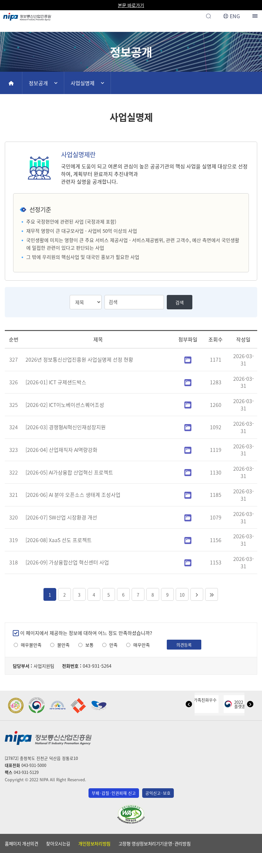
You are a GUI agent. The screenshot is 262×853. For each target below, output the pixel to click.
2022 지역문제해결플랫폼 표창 (232, 704)
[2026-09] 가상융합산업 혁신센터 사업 (67, 562)
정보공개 (38, 83)
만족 (113, 645)
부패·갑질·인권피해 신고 (114, 793)
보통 (89, 645)
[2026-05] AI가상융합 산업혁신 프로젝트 (69, 472)
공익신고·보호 (158, 793)
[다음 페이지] (196, 594)
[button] (189, 704)
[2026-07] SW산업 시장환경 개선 (61, 517)
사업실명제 (83, 83)
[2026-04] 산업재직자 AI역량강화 (61, 449)
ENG (235, 15)
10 (182, 595)
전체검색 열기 (208, 15)
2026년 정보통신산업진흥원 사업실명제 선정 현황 (79, 359)
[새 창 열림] (16, 705)
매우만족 (141, 645)
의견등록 (184, 645)
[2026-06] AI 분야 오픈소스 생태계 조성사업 (73, 494)
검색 (179, 302)
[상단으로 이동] (251, 845)
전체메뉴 (255, 15)
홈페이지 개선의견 (21, 843)
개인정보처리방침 (94, 843)
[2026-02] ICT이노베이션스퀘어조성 (65, 404)
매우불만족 (31, 645)
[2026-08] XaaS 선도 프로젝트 (59, 540)
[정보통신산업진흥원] (27, 15)
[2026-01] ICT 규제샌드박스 (56, 382)
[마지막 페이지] (211, 594)
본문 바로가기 (131, 5)
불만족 (63, 645)
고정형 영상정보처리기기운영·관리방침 (154, 843)
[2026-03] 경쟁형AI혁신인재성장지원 (66, 427)
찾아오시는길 (58, 843)
